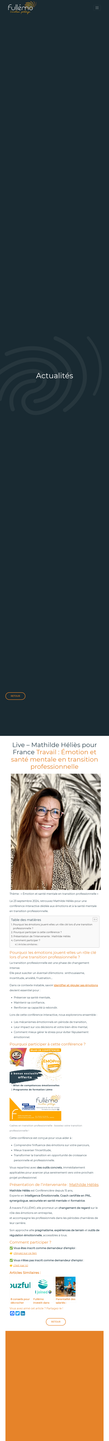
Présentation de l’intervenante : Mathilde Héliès (41, 936)
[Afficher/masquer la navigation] (97, 7)
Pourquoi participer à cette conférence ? (37, 932)
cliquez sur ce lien (25, 1253)
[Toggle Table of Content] (94, 919)
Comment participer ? (27, 940)
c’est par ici (20, 1265)
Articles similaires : (28, 944)
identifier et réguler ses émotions (76, 985)
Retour (15, 696)
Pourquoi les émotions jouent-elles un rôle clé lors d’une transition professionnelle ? (52, 926)
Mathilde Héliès (84, 1184)
